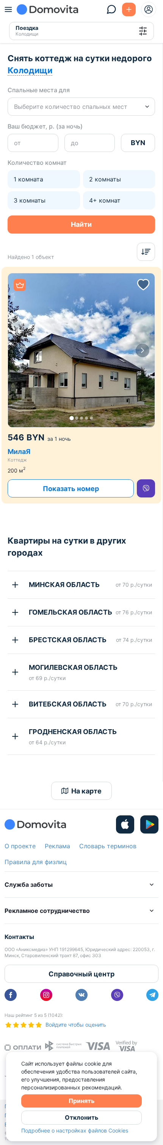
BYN (138, 143)
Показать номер (71, 489)
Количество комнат (37, 162)
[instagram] (46, 995)
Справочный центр (81, 974)
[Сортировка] (146, 252)
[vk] (81, 995)
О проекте (20, 846)
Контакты (19, 936)
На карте (86, 791)
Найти (81, 224)
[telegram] (152, 995)
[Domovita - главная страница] (47, 9)
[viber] (146, 488)
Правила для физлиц (36, 861)
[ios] (125, 824)
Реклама (57, 846)
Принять (81, 1101)
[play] (149, 824)
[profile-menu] (148, 9)
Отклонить (81, 1117)
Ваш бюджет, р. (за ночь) (45, 126)
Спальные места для (39, 90)
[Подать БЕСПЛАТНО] (129, 9)
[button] (81, 350)
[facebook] (11, 995)
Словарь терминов (107, 846)
